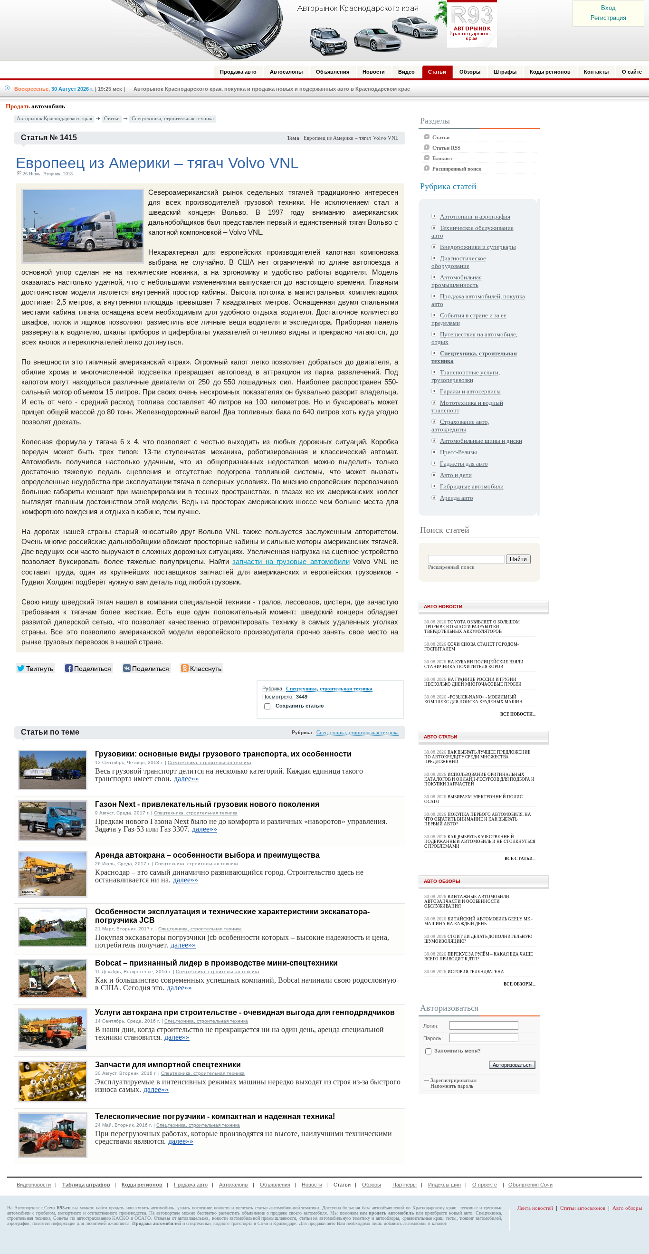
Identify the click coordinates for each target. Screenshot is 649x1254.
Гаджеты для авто (464, 463)
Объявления (275, 1184)
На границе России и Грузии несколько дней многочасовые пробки (473, 682)
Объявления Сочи (530, 1184)
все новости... (517, 714)
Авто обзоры (627, 1208)
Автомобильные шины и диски (481, 440)
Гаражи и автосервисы (470, 391)
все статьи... (520, 858)
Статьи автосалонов (582, 1208)
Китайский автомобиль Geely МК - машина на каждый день (478, 921)
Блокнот (442, 158)
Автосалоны (233, 1184)
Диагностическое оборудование (458, 262)
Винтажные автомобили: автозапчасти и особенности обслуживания (467, 901)
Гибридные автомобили (472, 486)
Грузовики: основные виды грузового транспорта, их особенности (223, 754)
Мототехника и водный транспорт (467, 406)
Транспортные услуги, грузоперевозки (465, 376)
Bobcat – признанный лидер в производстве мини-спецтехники (216, 963)
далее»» (186, 779)
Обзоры (371, 1184)
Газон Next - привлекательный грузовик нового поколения (207, 804)
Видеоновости (34, 1184)
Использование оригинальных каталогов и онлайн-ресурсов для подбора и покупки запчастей (479, 779)
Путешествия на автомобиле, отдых (474, 338)
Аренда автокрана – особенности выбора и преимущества (207, 855)
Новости (312, 1184)
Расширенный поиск (456, 169)
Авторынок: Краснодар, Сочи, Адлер (301, 30)
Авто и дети (456, 475)
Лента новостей (535, 1208)
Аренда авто (456, 497)
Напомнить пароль (451, 1086)
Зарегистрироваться (453, 1080)
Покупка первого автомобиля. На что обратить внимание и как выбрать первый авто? (477, 819)
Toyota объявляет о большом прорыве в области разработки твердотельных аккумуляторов (472, 627)
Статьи (112, 118)
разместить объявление (242, 1213)
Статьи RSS (446, 148)
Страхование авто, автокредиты (460, 425)
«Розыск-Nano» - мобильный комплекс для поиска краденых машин (473, 699)
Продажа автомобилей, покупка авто (478, 300)
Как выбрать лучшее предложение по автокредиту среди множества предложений (477, 757)
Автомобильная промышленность (456, 281)
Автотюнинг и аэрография (475, 216)
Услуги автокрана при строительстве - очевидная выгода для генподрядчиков (245, 1012)
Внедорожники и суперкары (478, 246)
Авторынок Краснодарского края (54, 118)
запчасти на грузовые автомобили (290, 561)
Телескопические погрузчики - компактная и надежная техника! (215, 1116)
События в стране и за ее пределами (468, 319)
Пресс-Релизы (458, 452)
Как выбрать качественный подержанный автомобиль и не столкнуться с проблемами (479, 841)
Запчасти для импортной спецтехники (168, 1065)
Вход (608, 7)
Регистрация (608, 17)
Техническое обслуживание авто (472, 231)
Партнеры (404, 1184)
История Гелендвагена (476, 971)
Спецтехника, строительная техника (173, 118)
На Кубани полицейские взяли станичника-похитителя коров (474, 664)
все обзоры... (519, 984)
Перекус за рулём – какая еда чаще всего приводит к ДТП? (478, 956)
